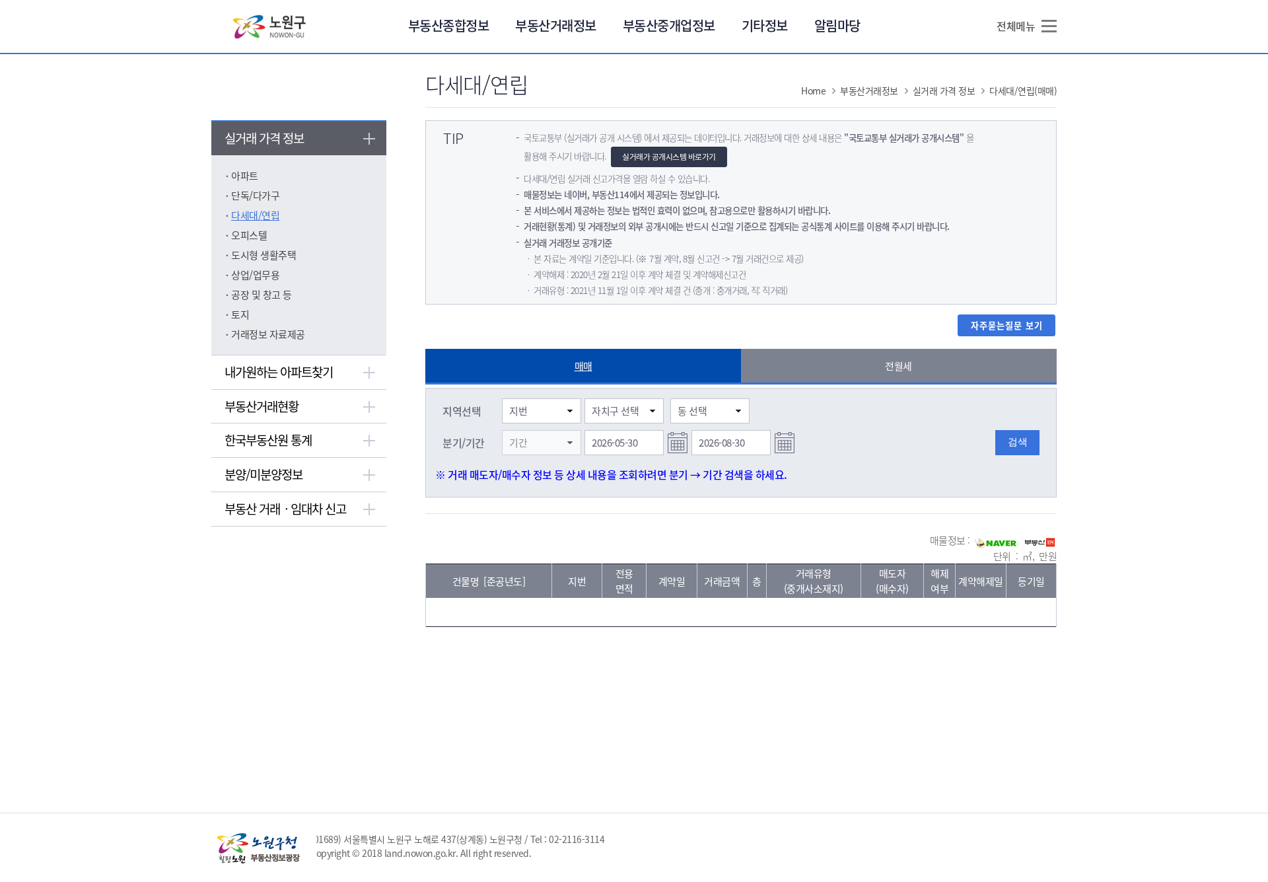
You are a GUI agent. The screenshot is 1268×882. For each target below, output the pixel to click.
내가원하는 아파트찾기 (279, 372)
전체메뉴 (1016, 25)
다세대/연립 (255, 215)
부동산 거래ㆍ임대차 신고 (285, 508)
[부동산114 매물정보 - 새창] (1040, 541)
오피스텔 (249, 235)
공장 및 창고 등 (261, 294)
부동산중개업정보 (669, 25)
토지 (240, 314)
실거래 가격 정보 (264, 138)
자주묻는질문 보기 (1007, 325)
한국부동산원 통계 (268, 440)
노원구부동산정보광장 (269, 26)
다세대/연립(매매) (1023, 90)
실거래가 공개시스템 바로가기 (669, 157)
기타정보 (765, 25)
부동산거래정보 (555, 25)
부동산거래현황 (262, 406)
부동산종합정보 (448, 25)
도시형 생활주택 (263, 255)
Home (813, 90)
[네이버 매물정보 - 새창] (995, 541)
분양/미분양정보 (263, 474)
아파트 (244, 175)
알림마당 (837, 25)
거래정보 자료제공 (268, 334)
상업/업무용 (255, 275)
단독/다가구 (255, 195)
